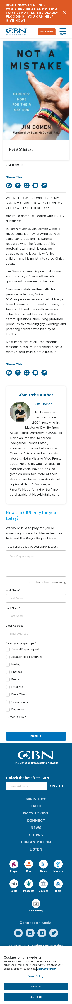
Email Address (14, 626)
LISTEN (36, 849)
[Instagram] (41, 933)
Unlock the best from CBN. (27, 778)
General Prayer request (25, 649)
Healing (15, 664)
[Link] (44, 185)
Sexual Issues (19, 702)
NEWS (36, 828)
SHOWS (36, 835)
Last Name (12, 608)
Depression (18, 709)
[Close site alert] (64, 12)
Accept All (35, 997)
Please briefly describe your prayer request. (32, 546)
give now (46, 31)
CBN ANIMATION (36, 842)
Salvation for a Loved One (26, 657)
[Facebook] (9, 185)
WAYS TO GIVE (36, 813)
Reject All (36, 986)
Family (15, 679)
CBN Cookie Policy (46, 969)
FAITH (36, 806)
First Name (12, 590)
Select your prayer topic (20, 643)
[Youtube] (18, 933)
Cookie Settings (36, 976)
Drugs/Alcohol (19, 694)
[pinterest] (27, 185)
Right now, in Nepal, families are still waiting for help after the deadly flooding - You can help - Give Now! (32, 13)
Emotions (17, 687)
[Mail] (35, 185)
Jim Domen (15, 165)
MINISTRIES (36, 799)
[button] (61, 31)
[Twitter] (18, 185)
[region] (36, 975)
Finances (16, 672)
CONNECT (36, 820)
